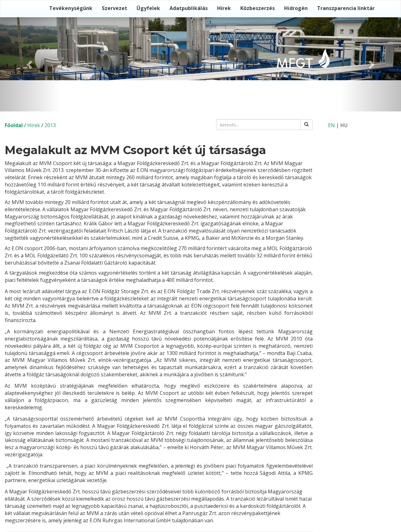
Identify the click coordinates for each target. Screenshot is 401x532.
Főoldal (14, 125)
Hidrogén (296, 8)
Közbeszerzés (257, 8)
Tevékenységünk (70, 8)
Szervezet (114, 8)
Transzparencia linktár (346, 8)
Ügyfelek (148, 8)
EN (331, 125)
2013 (50, 125)
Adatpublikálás (188, 8)
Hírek (224, 8)
